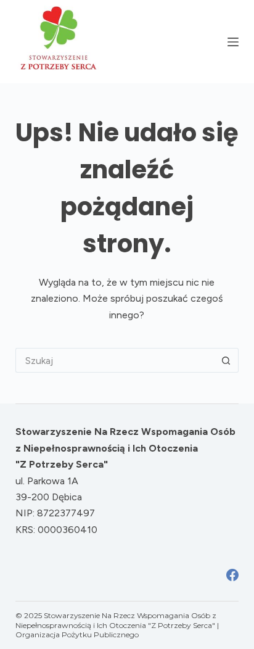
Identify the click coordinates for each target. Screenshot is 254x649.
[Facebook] (232, 575)
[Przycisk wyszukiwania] (226, 360)
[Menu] (233, 42)
